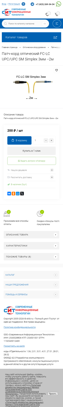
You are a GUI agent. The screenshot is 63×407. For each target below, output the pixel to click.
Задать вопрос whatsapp (32, 161)
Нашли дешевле (19, 170)
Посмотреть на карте (14, 346)
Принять (53, 394)
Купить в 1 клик (32, 150)
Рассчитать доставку (21, 177)
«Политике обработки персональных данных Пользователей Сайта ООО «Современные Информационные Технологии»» (23, 389)
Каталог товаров (16, 37)
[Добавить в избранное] (56, 70)
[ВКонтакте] (9, 193)
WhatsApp (58, 4)
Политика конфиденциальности (20, 327)
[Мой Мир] (18, 193)
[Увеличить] (31, 87)
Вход (4, 4)
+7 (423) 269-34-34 (45, 4)
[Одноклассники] (13, 193)
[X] (22, 193)
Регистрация (14, 4)
